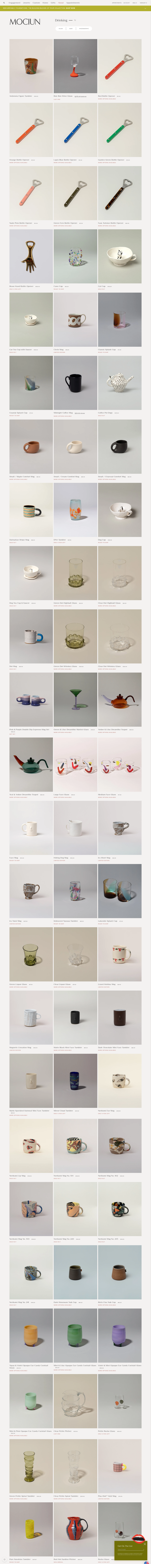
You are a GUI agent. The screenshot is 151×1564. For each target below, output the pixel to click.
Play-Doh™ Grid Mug (107, 1496)
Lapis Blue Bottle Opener (65, 160)
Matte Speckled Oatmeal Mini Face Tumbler (29, 1111)
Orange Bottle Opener (19, 160)
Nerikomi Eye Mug (106, 1111)
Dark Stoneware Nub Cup (65, 1302)
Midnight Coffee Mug (63, 413)
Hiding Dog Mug (61, 858)
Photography (84, 28)
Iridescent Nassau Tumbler (66, 921)
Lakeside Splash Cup (108, 921)
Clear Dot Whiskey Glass (109, 666)
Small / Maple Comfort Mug (22, 476)
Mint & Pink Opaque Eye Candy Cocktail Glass (30, 1431)
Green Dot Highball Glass (66, 603)
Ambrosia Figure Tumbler (21, 96)
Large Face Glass (62, 794)
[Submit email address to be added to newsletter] (143, 1549)
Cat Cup (102, 286)
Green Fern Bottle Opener (66, 223)
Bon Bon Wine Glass (63, 96)
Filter (61, 28)
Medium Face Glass (107, 794)
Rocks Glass (104, 1559)
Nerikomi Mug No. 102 (108, 1176)
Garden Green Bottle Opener (111, 160)
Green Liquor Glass (18, 984)
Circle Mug (59, 349)
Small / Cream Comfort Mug (67, 476)
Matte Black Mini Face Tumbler (68, 1047)
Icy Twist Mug (15, 921)
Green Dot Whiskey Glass (66, 666)
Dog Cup (102, 540)
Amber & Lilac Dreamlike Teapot (113, 729)
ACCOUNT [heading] (126, 2)
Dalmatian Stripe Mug (19, 540)
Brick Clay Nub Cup (107, 1302)
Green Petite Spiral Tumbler (22, 1496)
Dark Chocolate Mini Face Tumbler (114, 1047)
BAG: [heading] (135, 2)
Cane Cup (58, 286)
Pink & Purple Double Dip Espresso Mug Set (29, 729)
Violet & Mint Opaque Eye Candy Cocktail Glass (119, 1365)
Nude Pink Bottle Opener (21, 223)
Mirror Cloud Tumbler (64, 1111)
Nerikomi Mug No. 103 (19, 1239)
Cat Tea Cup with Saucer (20, 349)
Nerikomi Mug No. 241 (19, 1302)
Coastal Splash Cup (18, 413)
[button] (4, 3)
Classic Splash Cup (107, 349)
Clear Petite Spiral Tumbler (66, 1496)
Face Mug (14, 858)
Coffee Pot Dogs (105, 413)
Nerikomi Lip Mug (17, 1176)
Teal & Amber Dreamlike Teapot (24, 794)
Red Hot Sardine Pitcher (65, 1559)
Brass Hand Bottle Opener (21, 286)
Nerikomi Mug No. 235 (108, 1239)
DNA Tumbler (60, 540)
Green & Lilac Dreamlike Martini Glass (71, 729)
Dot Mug (13, 666)
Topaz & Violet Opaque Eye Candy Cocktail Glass (28, 1366)
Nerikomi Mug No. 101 (64, 1176)
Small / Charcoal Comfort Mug (112, 476)
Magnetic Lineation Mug (20, 1047)
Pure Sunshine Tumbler (20, 1559)
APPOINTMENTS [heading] (116, 2)
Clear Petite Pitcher (63, 1431)
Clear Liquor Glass (62, 984)
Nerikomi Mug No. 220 (64, 1239)
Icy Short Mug (104, 858)
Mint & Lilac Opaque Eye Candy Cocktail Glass (75, 1365)
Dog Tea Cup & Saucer (19, 603)
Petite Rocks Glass (107, 1431)
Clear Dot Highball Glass (109, 603)
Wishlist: (143, 2)
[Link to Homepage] (24, 22)
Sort (71, 28)
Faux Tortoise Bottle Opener (111, 223)
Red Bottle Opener (107, 96)
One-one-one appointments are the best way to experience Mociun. (37, 8)
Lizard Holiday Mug (107, 984)
